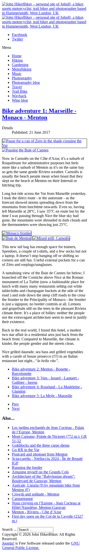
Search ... (9, 529)
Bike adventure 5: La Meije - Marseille (42, 396)
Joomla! (8, 543)
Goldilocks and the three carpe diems (40, 445)
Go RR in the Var (25, 450)
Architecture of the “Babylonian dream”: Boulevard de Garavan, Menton (43, 478)
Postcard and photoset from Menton (39, 454)
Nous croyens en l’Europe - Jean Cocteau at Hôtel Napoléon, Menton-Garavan (46, 505)
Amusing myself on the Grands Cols (40, 472)
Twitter (17, 39)
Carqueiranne (22, 499)
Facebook (19, 35)
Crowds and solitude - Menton (35, 494)
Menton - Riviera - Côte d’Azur (36, 512)
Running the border (27, 467)
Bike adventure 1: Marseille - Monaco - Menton (39, 114)
